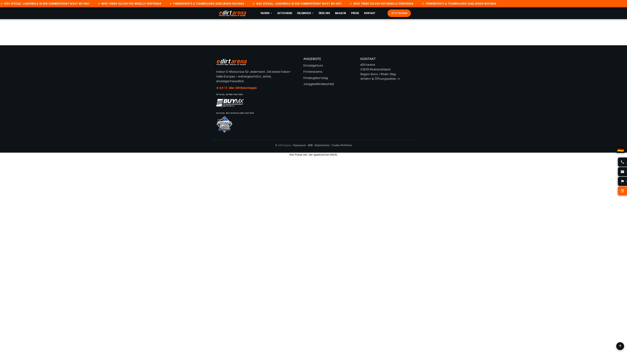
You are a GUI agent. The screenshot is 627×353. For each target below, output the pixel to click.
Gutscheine (284, 13)
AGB (310, 145)
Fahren (266, 13)
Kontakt (369, 13)
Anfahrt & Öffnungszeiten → (380, 78)
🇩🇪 (620, 149)
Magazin (340, 13)
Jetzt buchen (399, 13)
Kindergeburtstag (315, 78)
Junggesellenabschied (318, 84)
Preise (355, 13)
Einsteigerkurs (313, 65)
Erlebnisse (305, 13)
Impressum (299, 145)
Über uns (324, 13)
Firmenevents (312, 71)
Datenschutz (322, 145)
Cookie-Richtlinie (342, 145)
